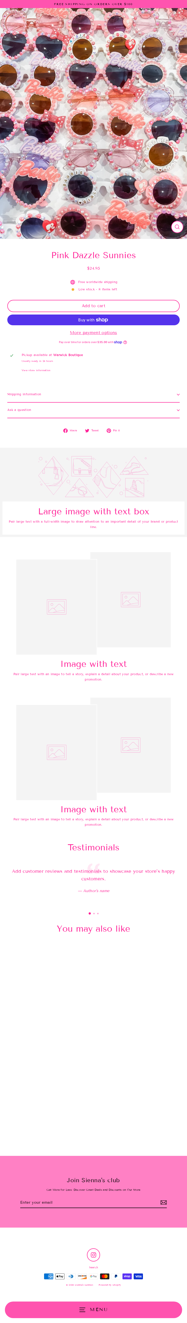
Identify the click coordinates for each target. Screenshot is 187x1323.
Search (93, 1267)
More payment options (93, 332)
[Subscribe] (163, 1202)
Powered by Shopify (110, 1284)
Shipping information (24, 394)
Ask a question (19, 410)
